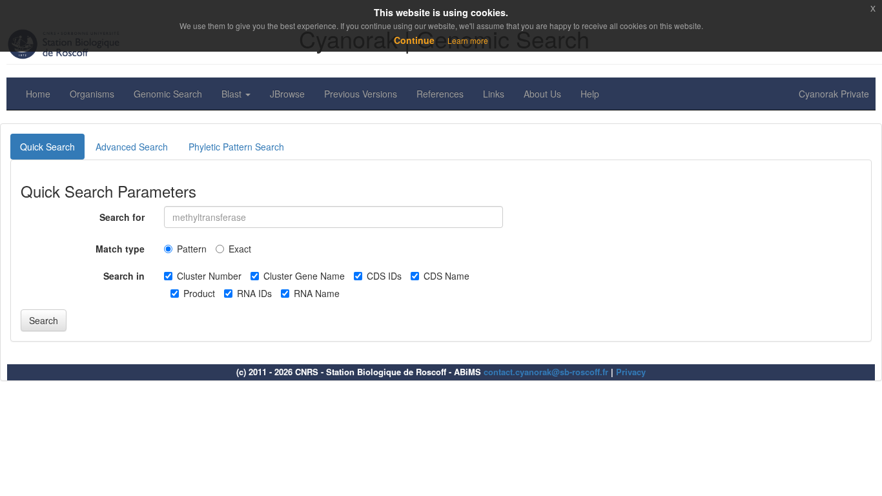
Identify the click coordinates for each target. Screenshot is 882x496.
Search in (124, 275)
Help (589, 93)
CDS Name (446, 275)
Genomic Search (168, 93)
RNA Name (317, 293)
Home (38, 93)
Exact (240, 248)
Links (493, 93)
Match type (120, 248)
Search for (122, 217)
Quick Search (47, 146)
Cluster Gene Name (304, 275)
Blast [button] (232, 93)
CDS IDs (384, 275)
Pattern (192, 248)
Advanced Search (132, 146)
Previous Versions (360, 93)
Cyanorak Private (834, 93)
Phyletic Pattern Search (236, 146)
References (440, 93)
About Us (542, 93)
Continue (414, 40)
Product (199, 293)
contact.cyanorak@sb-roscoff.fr (546, 372)
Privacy (631, 372)
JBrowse (287, 93)
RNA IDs (254, 293)
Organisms (92, 93)
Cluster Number (209, 275)
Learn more (467, 40)
